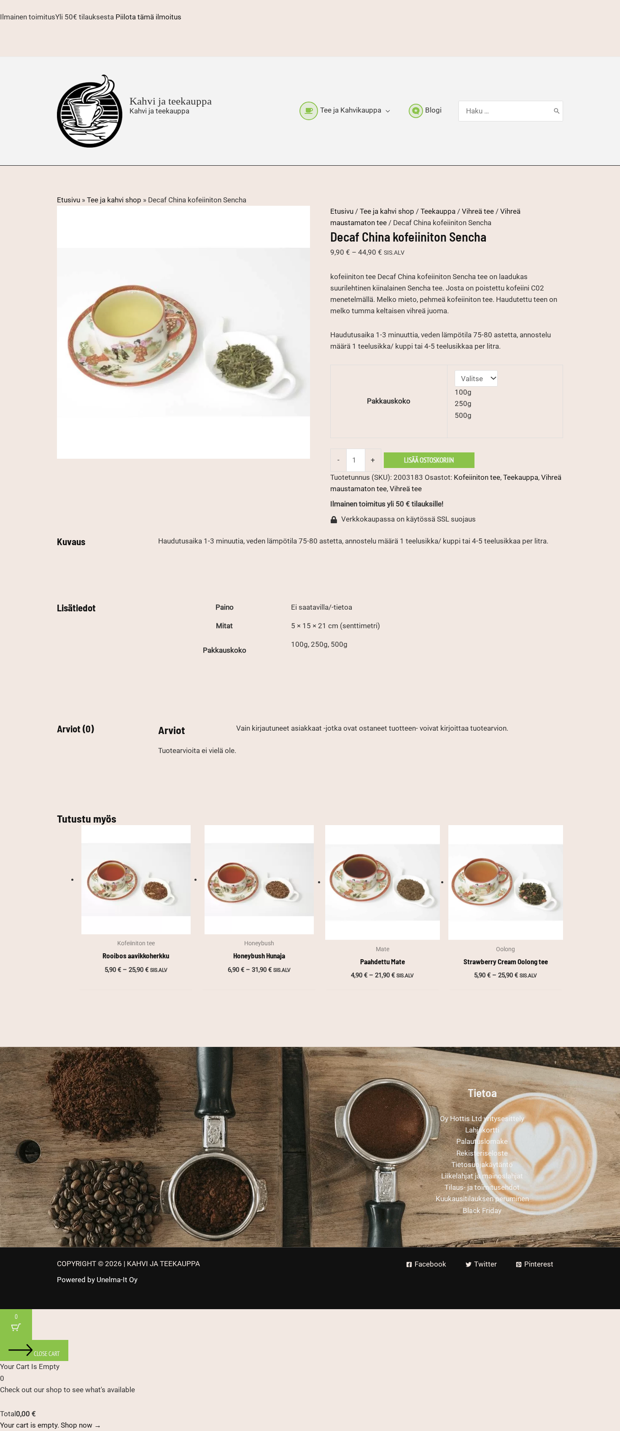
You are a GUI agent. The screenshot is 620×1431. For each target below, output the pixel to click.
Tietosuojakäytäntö (482, 1164)
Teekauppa (438, 211)
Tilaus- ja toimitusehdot (482, 1187)
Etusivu (68, 200)
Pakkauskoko (388, 401)
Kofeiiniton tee (477, 477)
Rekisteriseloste (482, 1153)
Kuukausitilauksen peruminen (482, 1198)
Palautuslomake (482, 1141)
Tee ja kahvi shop (114, 200)
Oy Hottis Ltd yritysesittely (482, 1118)
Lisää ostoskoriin (429, 460)
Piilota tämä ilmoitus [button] (148, 17)
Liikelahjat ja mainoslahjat (482, 1176)
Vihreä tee (478, 211)
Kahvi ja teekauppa (170, 101)
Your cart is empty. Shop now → (50, 1425)
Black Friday (482, 1210)
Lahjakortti (482, 1130)
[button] (385, 110)
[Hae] (556, 111)
